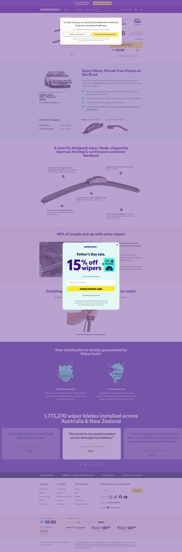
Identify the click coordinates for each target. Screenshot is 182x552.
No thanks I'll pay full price (91, 295)
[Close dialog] (117, 244)
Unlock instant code (91, 289)
